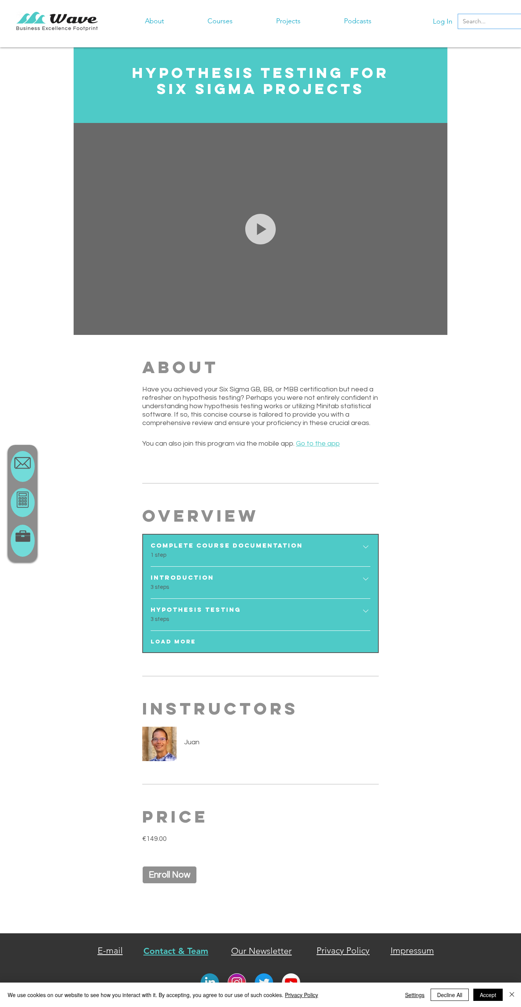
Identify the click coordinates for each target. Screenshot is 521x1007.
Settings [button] (415, 995)
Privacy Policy (301, 995)
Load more (173, 641)
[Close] (511, 995)
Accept (488, 995)
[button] (220, 17)
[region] (23, 466)
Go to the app (318, 443)
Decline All (449, 995)
